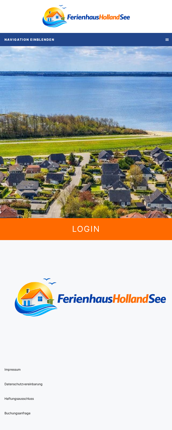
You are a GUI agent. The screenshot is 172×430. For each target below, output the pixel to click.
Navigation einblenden (29, 39)
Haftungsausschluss (19, 398)
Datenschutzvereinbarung (23, 384)
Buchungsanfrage (17, 413)
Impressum (12, 369)
